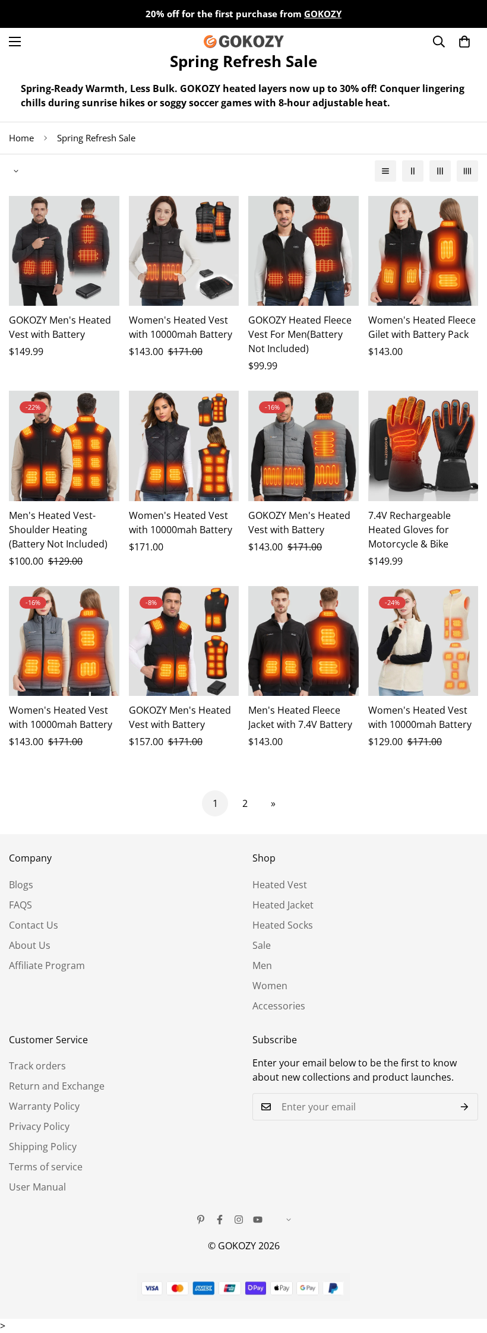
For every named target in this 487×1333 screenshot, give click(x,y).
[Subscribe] (464, 1106)
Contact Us (33, 925)
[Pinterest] (200, 1219)
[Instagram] (238, 1219)
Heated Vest (279, 884)
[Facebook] (219, 1219)
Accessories (278, 1005)
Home (21, 138)
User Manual (37, 1186)
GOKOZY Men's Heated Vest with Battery (60, 327)
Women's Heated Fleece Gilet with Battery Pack (422, 327)
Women (269, 985)
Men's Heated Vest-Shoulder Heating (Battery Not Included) (58, 529)
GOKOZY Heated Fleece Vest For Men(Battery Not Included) (300, 334)
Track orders (37, 1065)
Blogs (21, 884)
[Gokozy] (244, 41)
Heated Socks (282, 925)
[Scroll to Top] (463, 1268)
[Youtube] (257, 1219)
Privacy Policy (39, 1126)
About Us (29, 945)
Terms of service (46, 1166)
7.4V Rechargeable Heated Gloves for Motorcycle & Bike (409, 529)
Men (262, 965)
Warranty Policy (44, 1106)
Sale (261, 945)
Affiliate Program (47, 965)
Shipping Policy (43, 1146)
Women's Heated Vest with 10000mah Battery (180, 327)
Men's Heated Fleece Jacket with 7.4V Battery (300, 717)
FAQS (20, 904)
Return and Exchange (57, 1086)
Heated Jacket (283, 904)
